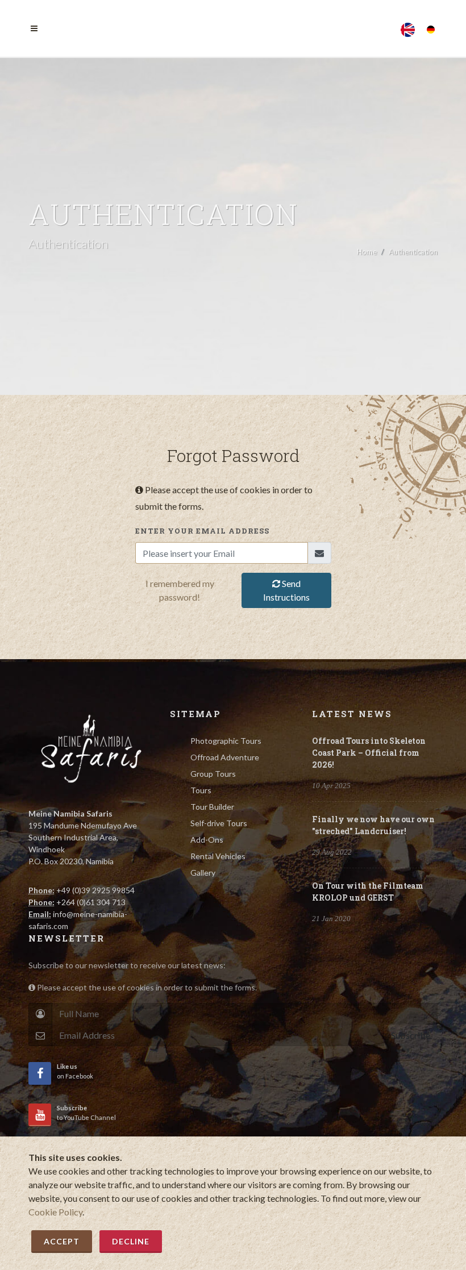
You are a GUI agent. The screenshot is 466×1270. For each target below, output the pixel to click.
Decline (130, 1241)
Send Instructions (286, 590)
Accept (62, 1241)
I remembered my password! (179, 590)
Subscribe (410, 1035)
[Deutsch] (431, 27)
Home (367, 251)
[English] (408, 27)
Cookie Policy (55, 1211)
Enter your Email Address (202, 531)
